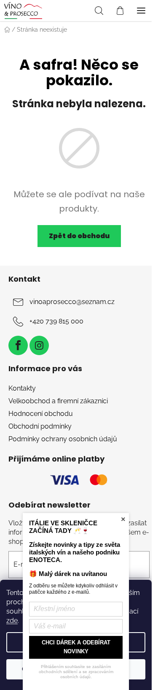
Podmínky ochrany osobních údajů (62, 439)
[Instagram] (39, 345)
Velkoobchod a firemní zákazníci (58, 401)
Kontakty (22, 388)
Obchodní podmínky (40, 426)
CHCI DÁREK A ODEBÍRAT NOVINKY (76, 647)
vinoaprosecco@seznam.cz (72, 302)
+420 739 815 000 (56, 321)
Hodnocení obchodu (40, 414)
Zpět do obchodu (79, 236)
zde (12, 621)
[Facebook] (18, 345)
